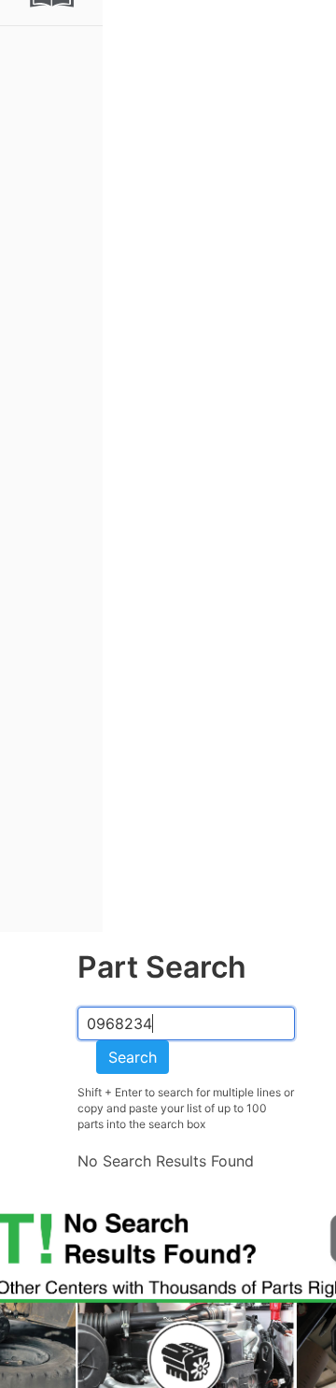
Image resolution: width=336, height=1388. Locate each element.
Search (132, 1057)
